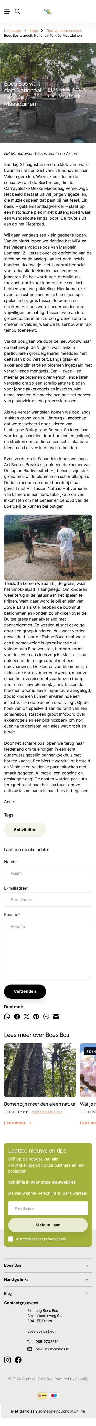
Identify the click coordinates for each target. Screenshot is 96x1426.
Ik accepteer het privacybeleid (41, 1239)
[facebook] (18, 1360)
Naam (10, 861)
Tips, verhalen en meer (64, 30)
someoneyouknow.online (61, 1411)
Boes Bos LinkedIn (42, 1331)
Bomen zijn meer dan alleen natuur (40, 1104)
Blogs (33, 30)
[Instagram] (7, 1360)
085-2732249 (47, 1341)
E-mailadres (16, 888)
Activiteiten (25, 829)
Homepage (12, 30)
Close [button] (48, 1265)
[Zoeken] (17, 11)
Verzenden (25, 991)
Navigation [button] (7, 11)
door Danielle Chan (46, 1112)
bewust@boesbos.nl (52, 1349)
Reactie (12, 914)
